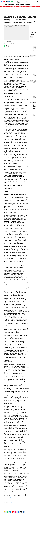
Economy (33, 4)
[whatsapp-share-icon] (4, 46)
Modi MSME (10, 506)
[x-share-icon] (6, 46)
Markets (17, 4)
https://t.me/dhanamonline (13, 497)
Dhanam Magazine (11, 502)
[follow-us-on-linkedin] (24, 512)
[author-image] (4, 41)
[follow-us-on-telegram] (10, 512)
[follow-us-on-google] (5, 512)
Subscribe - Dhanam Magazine (27, 1)
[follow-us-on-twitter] (21, 512)
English (18, 1)
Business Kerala (11, 4)
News (6, 4)
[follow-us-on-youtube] (13, 512)
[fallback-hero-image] (31, 37)
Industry (22, 4)
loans (15, 506)
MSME (5, 506)
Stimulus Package (21, 506)
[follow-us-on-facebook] (18, 512)
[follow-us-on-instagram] (15, 512)
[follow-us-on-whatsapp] (7, 512)
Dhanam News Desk (9, 41)
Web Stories (27, 4)
